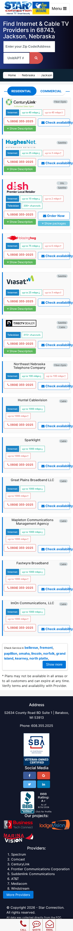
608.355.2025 (42, 726)
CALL (23, 930)
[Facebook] (29, 775)
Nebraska (28, 75)
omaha (24, 653)
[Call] (23, 921)
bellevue (31, 648)
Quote (36, 930)
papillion (10, 653)
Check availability (57, 122)
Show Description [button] (21, 128)
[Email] (50, 921)
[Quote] (36, 921)
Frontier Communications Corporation (40, 869)
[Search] (36, 58)
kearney (21, 658)
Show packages (55, 223)
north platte (38, 658)
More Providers (18, 895)
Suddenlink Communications (33, 874)
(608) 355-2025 (21, 121)
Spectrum (18, 854)
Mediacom (19, 884)
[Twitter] (29, 784)
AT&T (15, 879)
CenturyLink (20, 864)
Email (49, 930)
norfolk (49, 653)
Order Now (55, 216)
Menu (57, 8)
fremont (46, 648)
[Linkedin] (43, 784)
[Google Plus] (43, 775)
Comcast (18, 859)
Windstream (20, 888)
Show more (54, 664)
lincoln (36, 653)
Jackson (46, 75)
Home (12, 75)
